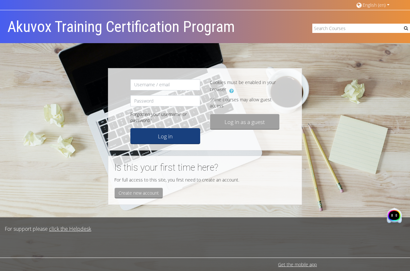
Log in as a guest (245, 122)
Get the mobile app (297, 264)
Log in (165, 136)
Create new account (139, 193)
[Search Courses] (406, 28)
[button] (376, 5)
